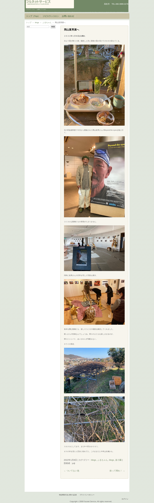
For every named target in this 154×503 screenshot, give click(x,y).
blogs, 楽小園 (115, 460)
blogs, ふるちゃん (99, 460)
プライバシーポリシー (87, 495)
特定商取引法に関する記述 (68, 495)
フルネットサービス (50, 4)
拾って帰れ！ (117, 471)
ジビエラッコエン (51, 16)
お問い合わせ (68, 16)
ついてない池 (71, 471)
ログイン (125, 499)
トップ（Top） (33, 16)
